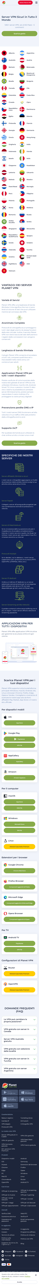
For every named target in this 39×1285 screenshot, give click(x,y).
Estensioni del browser (29, 1164)
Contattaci (5, 1229)
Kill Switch (24, 1121)
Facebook (19, 1251)
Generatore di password (6, 1220)
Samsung (24, 1161)
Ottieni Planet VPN (25, 2)
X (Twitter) (32, 1251)
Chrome (4, 1167)
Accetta (19, 1282)
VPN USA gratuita (27, 1136)
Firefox (23, 1167)
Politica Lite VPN (27, 1239)
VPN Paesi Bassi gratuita (26, 1140)
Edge (3, 1170)
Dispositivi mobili (8, 1158)
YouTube (8, 1255)
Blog (22, 1244)
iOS (3, 1161)
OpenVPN (5, 1182)
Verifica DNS (6, 1213)
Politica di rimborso (28, 1235)
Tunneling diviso (27, 1118)
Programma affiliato (28, 1232)
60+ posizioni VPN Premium (8, 1150)
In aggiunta (25, 1229)
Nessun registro (7, 1118)
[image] (19, 1085)
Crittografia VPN (27, 1124)
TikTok (7, 1260)
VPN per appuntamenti (10, 1206)
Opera (23, 1170)
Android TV (25, 1182)
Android (23, 1158)
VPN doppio (6, 1124)
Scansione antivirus (9, 1216)
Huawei (4, 1164)
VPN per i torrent (27, 1199)
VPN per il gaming (27, 1195)
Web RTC (24, 1213)
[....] (4, 2)
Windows (24, 1173)
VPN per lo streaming (9, 1191)
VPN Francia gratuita (28, 1145)
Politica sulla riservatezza (6, 1239)
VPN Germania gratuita (7, 1145)
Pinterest (31, 1255)
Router (23, 1179)
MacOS (4, 1176)
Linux (22, 1176)
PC (3, 1173)
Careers (4, 1232)
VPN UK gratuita (8, 1140)
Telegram (8, 1251)
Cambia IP (5, 1121)
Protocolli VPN (7, 1127)
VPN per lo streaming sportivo (28, 1191)
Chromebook (6, 1179)
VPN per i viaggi (7, 1203)
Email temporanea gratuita (27, 1220)
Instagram (19, 1255)
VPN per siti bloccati (28, 1203)
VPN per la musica (8, 1195)
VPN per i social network (7, 1199)
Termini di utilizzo (8, 1235)
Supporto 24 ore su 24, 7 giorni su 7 (10, 1243)
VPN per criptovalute (28, 1206)
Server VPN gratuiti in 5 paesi (9, 1135)
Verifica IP (24, 1216)
